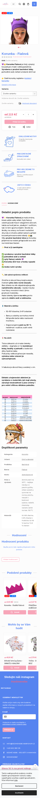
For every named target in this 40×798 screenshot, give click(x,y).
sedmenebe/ (12, 757)
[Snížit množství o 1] (23, 114)
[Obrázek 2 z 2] (19, 47)
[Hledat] (19, 4)
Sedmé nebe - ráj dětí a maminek (21, 753)
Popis (4, 203)
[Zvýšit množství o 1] (33, 114)
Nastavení (19, 786)
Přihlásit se (8, 730)
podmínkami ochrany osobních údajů (14, 724)
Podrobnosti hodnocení (22, 57)
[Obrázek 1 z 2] (18, 47)
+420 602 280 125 (13, 748)
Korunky (25, 454)
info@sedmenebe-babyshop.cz (21, 744)
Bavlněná (25, 465)
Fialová (24, 470)
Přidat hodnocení (10, 559)
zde (15, 780)
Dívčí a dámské (27, 459)
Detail (16, 612)
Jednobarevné (27, 475)
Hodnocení (13, 203)
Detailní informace (9, 85)
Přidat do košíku (19, 122)
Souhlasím (19, 793)
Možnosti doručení (29, 103)
